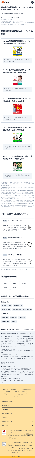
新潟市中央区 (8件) (6, 305)
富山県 (14, 287)
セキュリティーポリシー (24, 394)
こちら (10, 364)
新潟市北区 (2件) (6, 309)
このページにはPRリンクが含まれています (13, 13)
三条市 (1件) (22, 317)
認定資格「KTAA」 (20, 450)
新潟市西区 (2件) (27, 309)
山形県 (5, 283)
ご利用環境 (5, 389)
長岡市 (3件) (13, 317)
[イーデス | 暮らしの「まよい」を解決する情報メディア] (6, 3)
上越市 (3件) (5, 317)
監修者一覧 (16, 391)
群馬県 (23, 283)
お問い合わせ (17, 396)
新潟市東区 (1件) (18, 305)
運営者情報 (13, 389)
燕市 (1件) (14, 321)
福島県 (14, 283)
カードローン (12, 329)
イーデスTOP (5, 329)
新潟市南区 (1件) (17, 309)
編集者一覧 (25, 391)
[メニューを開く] (32, 2)
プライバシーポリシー (9, 394)
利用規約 (8, 391)
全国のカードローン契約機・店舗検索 (25, 329)
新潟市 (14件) (5, 302)
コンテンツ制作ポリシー (25, 389)
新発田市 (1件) (5, 321)
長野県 (5, 287)
